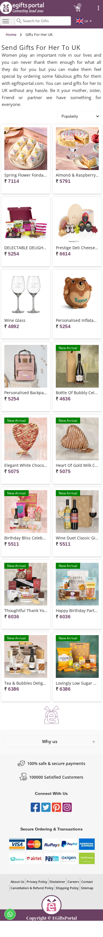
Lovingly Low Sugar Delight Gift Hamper (77, 683)
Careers (73, 881)
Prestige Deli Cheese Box (77, 247)
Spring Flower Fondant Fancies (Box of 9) (25, 175)
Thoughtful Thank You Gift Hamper (25, 610)
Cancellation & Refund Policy (32, 888)
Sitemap (87, 888)
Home (11, 34)
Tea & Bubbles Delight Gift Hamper (25, 683)
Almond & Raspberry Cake (77, 175)
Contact (87, 881)
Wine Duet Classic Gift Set (77, 538)
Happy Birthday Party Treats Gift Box (77, 610)
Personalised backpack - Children (25, 392)
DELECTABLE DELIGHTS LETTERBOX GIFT (25, 247)
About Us (17, 881)
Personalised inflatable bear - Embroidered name (77, 320)
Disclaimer (57, 881)
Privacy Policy (37, 881)
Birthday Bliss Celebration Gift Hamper (25, 538)
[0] (77, 10)
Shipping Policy (67, 888)
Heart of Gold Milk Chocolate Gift (77, 465)
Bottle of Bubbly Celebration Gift (77, 392)
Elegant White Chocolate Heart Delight (25, 465)
